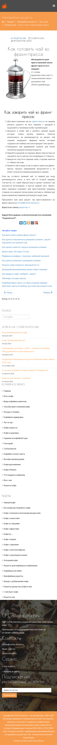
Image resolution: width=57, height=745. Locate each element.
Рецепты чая (10, 25)
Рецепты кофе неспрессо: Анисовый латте (20, 265)
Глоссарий (8, 443)
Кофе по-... (8, 534)
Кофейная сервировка (13, 417)
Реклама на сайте (11, 671)
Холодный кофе (11, 560)
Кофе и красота (10, 428)
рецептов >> (24, 207)
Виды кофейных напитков (15, 401)
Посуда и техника (11, 412)
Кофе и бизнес (10, 470)
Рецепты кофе (10, 485)
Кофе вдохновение (12, 464)
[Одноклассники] (28, 222)
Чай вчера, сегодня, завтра (14, 278)
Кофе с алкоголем (11, 518)
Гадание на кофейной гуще (16, 438)
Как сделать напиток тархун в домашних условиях (24, 247)
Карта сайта (9, 666)
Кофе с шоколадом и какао (15, 555)
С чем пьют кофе (11, 592)
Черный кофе (9, 502)
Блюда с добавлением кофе (16, 581)
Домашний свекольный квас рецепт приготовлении (24, 269)
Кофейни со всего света (14, 454)
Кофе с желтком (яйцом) (14, 550)
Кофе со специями (12, 523)
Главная (10, 22)
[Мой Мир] (32, 222)
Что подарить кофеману (14, 475)
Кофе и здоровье (11, 433)
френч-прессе (38, 121)
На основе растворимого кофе (17, 508)
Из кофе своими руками (14, 459)
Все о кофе (8, 396)
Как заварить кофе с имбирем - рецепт (19, 274)
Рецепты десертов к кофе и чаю (18, 586)
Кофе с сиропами (11, 544)
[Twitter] (24, 222)
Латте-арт (8, 422)
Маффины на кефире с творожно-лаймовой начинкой (25, 256)
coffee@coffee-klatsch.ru (28, 203)
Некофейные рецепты (26, 22)
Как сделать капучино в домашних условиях (21, 260)
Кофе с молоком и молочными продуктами (22, 513)
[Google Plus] (36, 222)
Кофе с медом (10, 539)
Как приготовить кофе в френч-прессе (19, 235)
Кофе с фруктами (11, 529)
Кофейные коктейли (13, 571)
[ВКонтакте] (21, 222)
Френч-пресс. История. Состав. (15, 251)
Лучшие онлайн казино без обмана (28, 741)
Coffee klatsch (10, 449)
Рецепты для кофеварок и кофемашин (20, 565)
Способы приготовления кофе (17, 407)
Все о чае (8, 480)
